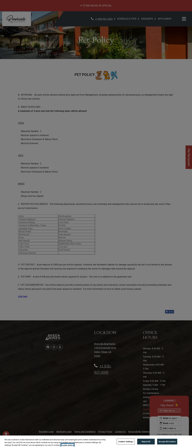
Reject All (146, 441)
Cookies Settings (125, 441)
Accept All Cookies (167, 441)
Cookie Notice (67, 445)
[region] (96, 441)
